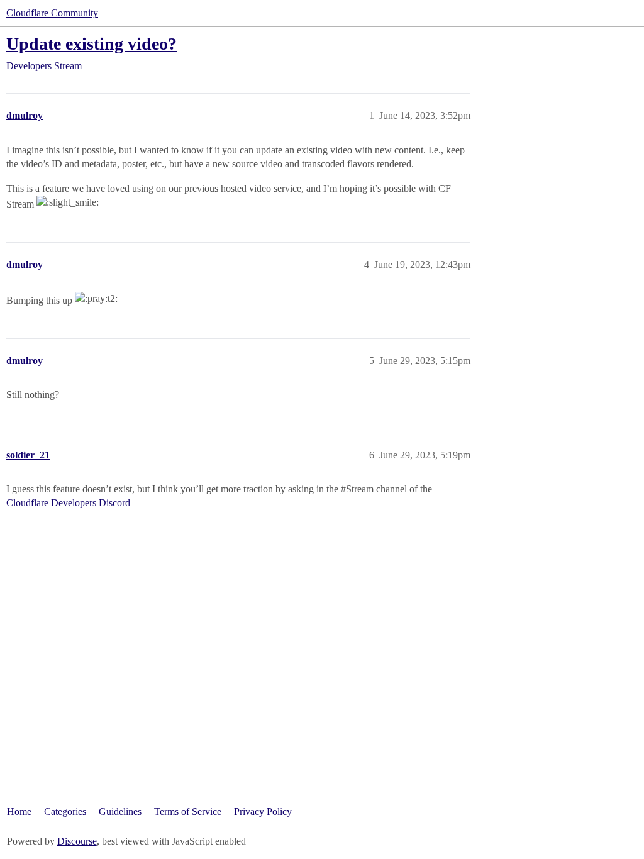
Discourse (77, 841)
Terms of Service (187, 811)
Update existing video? (91, 43)
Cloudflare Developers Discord (68, 502)
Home (19, 811)
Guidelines (120, 811)
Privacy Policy (263, 811)
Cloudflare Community (52, 13)
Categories (65, 811)
